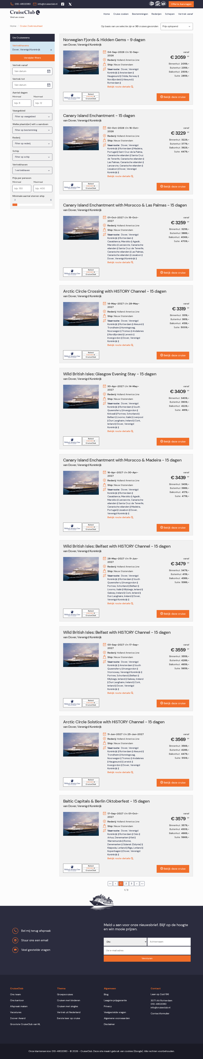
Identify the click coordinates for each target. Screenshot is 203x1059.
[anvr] (151, 3)
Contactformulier (160, 1013)
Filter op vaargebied (25, 116)
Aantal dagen (20, 92)
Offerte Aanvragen (181, 4)
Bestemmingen (140, 13)
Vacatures (15, 1012)
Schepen (170, 13)
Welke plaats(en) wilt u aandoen (30, 124)
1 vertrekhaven (22, 170)
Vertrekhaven (20, 164)
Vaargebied (18, 110)
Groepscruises (65, 994)
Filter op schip (22, 156)
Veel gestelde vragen (35, 950)
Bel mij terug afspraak (36, 930)
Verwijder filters (32, 57)
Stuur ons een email (34, 940)
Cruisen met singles (67, 1006)
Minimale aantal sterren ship (28, 196)
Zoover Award (17, 1018)
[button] (147, 958)
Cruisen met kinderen (68, 1000)
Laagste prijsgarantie (115, 1000)
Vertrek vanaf (185, 13)
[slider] (14, 204)
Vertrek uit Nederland (68, 1012)
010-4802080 (23, 4)
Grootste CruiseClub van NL (25, 1024)
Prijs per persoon (21, 178)
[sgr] (157, 3)
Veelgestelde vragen (115, 1012)
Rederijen (157, 13)
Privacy (108, 1006)
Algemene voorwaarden (117, 1018)
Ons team (15, 994)
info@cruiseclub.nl (47, 4)
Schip (15, 151)
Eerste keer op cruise (68, 1018)
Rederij (16, 137)
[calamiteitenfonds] (163, 3)
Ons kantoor (17, 1000)
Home (107, 13)
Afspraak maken (18, 1006)
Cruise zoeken (121, 13)
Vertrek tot (18, 78)
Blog (106, 994)
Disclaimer (109, 1024)
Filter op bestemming (26, 130)
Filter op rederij (23, 143)
